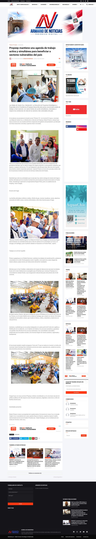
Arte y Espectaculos (22, 4)
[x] (71, 129)
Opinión (74, 4)
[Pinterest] (33, 438)
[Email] (36, 438)
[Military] (71, 155)
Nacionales (65, 4)
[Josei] (81, 141)
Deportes (34, 4)
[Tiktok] (71, 132)
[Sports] (81, 170)
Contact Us (28, 1)
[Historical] (71, 138)
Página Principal (13, 44)
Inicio (9, 1)
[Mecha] (81, 150)
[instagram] (83, 1)
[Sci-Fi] (71, 164)
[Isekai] (71, 141)
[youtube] (87, 1)
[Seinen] (81, 164)
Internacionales (54, 4)
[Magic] (71, 144)
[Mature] (71, 150)
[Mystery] (71, 158)
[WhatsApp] (30, 438)
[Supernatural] (71, 173)
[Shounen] (81, 167)
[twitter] (85, 1)
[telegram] (87, 532)
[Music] (81, 155)
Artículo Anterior (12, 477)
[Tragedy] (71, 176)
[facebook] (71, 126)
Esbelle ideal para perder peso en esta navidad (80, 253)
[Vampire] (81, 176)
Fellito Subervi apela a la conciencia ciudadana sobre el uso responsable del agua (82, 361)
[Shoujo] (71, 167)
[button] (83, 4)
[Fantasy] (81, 132)
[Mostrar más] (39, 438)
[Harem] (81, 135)
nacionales (20, 44)
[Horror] (81, 138)
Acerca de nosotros (15, 1)
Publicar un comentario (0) (35, 473)
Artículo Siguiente (57, 477)
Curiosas (90, 4)
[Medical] (81, 152)
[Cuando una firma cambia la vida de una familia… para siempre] (69, 260)
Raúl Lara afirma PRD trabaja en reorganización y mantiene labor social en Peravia (70, 284)
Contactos (22, 1)
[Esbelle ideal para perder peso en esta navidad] (69, 254)
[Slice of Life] (71, 170)
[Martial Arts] (81, 147)
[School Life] (81, 161)
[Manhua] (81, 144)
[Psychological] (81, 158)
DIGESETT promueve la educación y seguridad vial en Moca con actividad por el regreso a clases (16, 462)
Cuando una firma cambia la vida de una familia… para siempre (80, 260)
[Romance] (71, 161)
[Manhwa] (71, 147)
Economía (43, 4)
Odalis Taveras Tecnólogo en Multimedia (24, 536)
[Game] (71, 135)
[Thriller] (81, 173)
